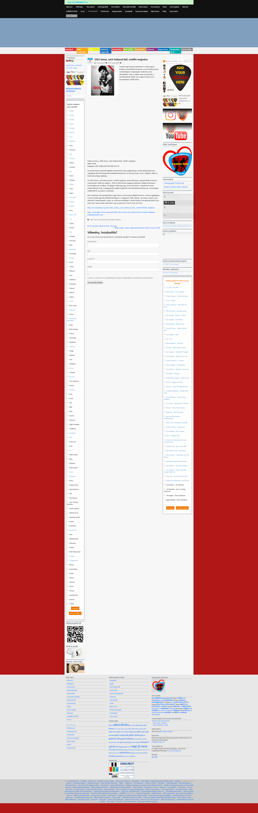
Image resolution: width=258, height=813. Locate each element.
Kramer (71, 258)
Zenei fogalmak (174, 7)
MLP (70, 411)
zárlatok (132, 756)
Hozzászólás (92, 241)
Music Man (73, 215)
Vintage (71, 180)
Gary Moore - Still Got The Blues (177, 465)
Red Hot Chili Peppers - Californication (172, 417)
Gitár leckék (128, 49)
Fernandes (72, 253)
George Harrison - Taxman (175, 360)
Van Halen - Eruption (173, 373)
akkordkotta (121, 724)
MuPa (129, 747)
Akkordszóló (104, 785)
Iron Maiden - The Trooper (175, 431)
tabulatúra (124, 752)
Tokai (71, 189)
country (126, 729)
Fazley (71, 573)
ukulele (138, 753)
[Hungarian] (72, 61)
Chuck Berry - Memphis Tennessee (177, 369)
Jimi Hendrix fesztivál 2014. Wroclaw (102, 226)
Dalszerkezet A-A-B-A (151, 787)
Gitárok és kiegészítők (104, 50)
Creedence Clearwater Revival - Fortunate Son (175, 441)
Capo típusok (112, 795)
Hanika (71, 521)
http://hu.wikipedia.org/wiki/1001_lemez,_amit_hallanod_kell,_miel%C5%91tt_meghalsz (121, 207)
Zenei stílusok (115, 7)
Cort (70, 137)
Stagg (71, 351)
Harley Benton (74, 489)
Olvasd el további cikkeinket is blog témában (104, 793)
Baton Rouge (73, 329)
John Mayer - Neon (172, 334)
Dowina (71, 206)
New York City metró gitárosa (150, 799)
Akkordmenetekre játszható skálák (120, 787)
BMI (70, 407)
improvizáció (123, 742)
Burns (71, 480)
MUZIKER (155, 757)
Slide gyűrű (103, 799)
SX (70, 450)
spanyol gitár (115, 753)
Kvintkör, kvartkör (150, 783)
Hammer (72, 355)
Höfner (71, 184)
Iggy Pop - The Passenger (174, 412)
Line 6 (71, 472)
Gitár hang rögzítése (168, 789)
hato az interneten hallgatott (172, 709)
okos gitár (112, 749)
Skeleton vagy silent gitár (115, 799)
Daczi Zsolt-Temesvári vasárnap (177, 422)
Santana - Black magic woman (176, 347)
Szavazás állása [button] (75, 613)
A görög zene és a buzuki (98, 795)
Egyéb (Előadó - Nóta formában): (177, 500)
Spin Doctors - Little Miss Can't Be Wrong (176, 456)
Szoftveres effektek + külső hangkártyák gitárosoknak (159, 797)
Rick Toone (73, 305)
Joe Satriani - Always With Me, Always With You (175, 471)
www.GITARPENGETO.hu (78, 2)
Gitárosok (150, 49)
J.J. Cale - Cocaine (172, 287)
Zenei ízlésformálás (181, 789)
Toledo (71, 604)
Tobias (71, 266)
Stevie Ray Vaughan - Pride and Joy (177, 378)
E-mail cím (91, 259)
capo (121, 729)
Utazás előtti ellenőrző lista (94, 789)
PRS (70, 154)
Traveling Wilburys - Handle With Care (176, 392)
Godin (71, 301)
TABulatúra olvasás (93, 783)
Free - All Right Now (173, 435)
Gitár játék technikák (129, 7)
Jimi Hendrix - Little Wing (174, 319)
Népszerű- (69, 7)
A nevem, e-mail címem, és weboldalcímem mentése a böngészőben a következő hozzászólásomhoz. (120, 278)
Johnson (72, 582)
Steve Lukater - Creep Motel (175, 365)
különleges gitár (121, 746)
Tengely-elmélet (137, 787)
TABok (164, 11)
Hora (71, 210)
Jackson (72, 132)
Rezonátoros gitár (83, 799)
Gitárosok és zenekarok (123, 781)
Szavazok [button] (75, 608)
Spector (72, 599)
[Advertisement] (129, 32)
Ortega (71, 556)
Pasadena (72, 433)
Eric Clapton (125, 731)
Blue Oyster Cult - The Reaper (176, 450)
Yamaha (72, 128)
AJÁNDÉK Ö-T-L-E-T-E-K (127, 793)
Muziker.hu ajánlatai (170, 272)
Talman (71, 547)
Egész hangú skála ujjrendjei (81, 787)
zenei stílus (126, 756)
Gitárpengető (100, 63)
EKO (70, 493)
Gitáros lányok (143, 7)
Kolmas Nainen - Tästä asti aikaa (177, 296)
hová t (179, 702)
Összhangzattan (138, 783)
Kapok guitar (73, 467)
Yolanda (72, 236)
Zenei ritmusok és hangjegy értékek (88, 785)
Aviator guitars (74, 508)
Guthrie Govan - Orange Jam (175, 427)
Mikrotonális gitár (70, 799)
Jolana (71, 297)
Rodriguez (72, 284)
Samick (71, 163)
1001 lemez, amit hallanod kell (130, 791)
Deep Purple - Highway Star (175, 324)
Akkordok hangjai (172, 783)
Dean (71, 325)
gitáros (142, 735)
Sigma (71, 193)
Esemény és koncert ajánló (106, 781)
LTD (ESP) (72, 197)
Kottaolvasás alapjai (79, 783)
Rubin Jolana (73, 454)
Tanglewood (73, 560)
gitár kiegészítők (121, 735)
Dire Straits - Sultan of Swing (175, 315)
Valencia (72, 310)
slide (110, 753)
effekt (129, 729)
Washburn (72, 342)
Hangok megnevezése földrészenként (162, 781)
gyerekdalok (127, 738)
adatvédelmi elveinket (166, 731)
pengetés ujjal (127, 750)
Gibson (71, 111)
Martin (71, 124)
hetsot (168, 699)
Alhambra (72, 364)
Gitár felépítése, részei (184, 797)
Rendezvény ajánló (174, 50)
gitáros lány (115, 738)
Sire (70, 232)
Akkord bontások (71, 785)
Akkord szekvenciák (129, 801)
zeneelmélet (119, 756)
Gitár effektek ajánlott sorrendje (132, 797)
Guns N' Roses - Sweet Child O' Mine (175, 329)
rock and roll (145, 750)
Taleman (72, 372)
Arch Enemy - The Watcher (175, 485)
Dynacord (72, 442)
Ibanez (71, 119)
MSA (71, 245)
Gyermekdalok (171, 787)
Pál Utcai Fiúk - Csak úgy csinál (176, 311)
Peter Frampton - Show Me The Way (175, 306)
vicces (112, 756)
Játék (91, 49)
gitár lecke (134, 735)
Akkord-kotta (155, 11)
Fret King (72, 240)
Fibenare (72, 463)
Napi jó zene (163, 49)
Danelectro (73, 530)
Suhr (70, 534)
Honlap (89, 266)
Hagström (72, 249)
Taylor (71, 223)
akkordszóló (132, 725)
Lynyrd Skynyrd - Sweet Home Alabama (175, 398)
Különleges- (79, 7)
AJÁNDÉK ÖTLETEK (71, 11)
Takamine (72, 279)
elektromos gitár (114, 731)
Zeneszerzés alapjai (141, 11)
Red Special (73, 498)
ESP (70, 171)
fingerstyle (133, 731)
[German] (70, 61)
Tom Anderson (74, 381)
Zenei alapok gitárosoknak (173, 791)
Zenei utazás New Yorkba (160, 725)
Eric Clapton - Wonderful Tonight (177, 352)
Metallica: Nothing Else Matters (176, 461)
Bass (70, 459)
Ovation (71, 390)
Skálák (121, 783)
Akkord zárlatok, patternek (99, 787)
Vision (71, 176)
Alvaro (71, 314)
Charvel (71, 288)
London (189, 787)
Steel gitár (94, 799)
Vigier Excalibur (74, 424)
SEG (70, 403)
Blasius (71, 565)
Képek (165, 7)
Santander (72, 338)
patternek (119, 750)
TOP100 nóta (105, 11)
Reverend (72, 526)
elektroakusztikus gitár (139, 729)
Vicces (83, 11)
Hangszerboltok (117, 11)
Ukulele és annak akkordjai (81, 795)
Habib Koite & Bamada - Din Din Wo (177, 480)
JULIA (71, 586)
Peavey (71, 591)
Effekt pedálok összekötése (102, 797)
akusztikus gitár (141, 725)
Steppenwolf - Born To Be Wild (176, 446)
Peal (70, 446)
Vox (70, 219)
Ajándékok (69, 49)
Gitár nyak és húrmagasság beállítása (160, 795)
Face (70, 275)
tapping (133, 753)
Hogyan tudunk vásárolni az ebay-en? (152, 791)
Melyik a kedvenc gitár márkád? (176, 186)
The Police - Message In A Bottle (177, 403)
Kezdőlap (83, 781)
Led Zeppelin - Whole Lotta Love (177, 356)
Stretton (72, 167)
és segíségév (168, 708)
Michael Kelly (73, 539)
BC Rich (71, 377)
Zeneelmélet (117, 49)
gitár (139, 731)
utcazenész (144, 753)
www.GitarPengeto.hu (174, 751)
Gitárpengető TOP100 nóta (174, 183)
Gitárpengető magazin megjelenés (147, 801)
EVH (70, 437)
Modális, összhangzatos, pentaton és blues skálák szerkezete (144, 785)
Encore (71, 368)
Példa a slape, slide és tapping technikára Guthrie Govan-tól (136, 227)
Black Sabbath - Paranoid (174, 343)
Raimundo (72, 543)
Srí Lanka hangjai (79, 789)
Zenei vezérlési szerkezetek (109, 783)
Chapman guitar (74, 517)
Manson (72, 271)
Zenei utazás (186, 49)
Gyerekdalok (140, 49)
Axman (71, 385)
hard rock (116, 742)
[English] (67, 61)
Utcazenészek (155, 7)
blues (111, 728)
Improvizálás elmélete (117, 785)
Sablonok (162, 787)
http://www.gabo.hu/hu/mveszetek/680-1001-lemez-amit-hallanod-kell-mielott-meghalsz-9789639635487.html (121, 213)
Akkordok (185, 7)
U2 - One (169, 339)
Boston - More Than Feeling (175, 408)
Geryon (71, 227)
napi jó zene (139, 746)
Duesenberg (73, 569)
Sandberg (72, 429)
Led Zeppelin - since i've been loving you (175, 490)
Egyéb (112, 684)
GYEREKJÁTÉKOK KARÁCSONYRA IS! (177, 226)
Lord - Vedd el (171, 300)
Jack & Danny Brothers (72, 503)
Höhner (71, 292)
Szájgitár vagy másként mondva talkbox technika (132, 795)
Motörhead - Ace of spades (175, 292)
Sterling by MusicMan (71, 319)
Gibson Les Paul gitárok (132, 799)
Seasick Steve (73, 485)
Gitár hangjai (145, 781)
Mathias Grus (73, 513)
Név (89, 251)
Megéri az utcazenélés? (153, 789)
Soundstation (73, 595)
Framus (71, 202)
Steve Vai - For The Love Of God (176, 476)
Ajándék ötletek (156, 793)
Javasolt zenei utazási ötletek (160, 721)
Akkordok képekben (185, 783)
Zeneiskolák (128, 11)
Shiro (71, 145)
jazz (130, 742)
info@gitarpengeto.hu (158, 742)
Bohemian (72, 476)
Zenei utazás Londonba (160, 723)
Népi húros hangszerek (168, 799)
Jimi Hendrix (136, 742)
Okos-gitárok (91, 7)
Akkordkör (161, 783)
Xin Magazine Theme (187, 781)
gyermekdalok (137, 739)
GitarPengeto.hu (74, 781)
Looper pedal (116, 797)
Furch (71, 262)
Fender (71, 115)
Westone (72, 420)
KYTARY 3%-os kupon (171, 264)
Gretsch (72, 158)
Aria (70, 359)
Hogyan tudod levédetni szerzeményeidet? (106, 791)
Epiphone (72, 141)
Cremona (72, 150)
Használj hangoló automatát (83, 797)
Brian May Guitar (75, 552)
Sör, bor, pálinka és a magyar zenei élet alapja (130, 789)
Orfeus (71, 333)
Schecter (72, 346)
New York (69, 789)
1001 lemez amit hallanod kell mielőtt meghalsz (105, 219)
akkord (111, 725)
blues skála (117, 729)
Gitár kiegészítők (103, 7)
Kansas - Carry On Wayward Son (177, 386)
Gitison (71, 578)
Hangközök (128, 783)
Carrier (71, 416)
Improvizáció (174, 11)
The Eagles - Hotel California (175, 495)
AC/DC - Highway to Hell (174, 382)
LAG (70, 394)
